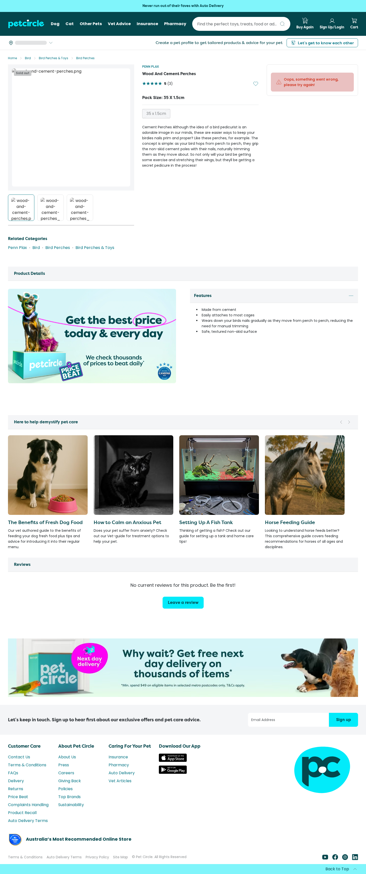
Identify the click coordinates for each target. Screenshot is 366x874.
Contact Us (19, 766)
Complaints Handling (28, 814)
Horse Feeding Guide (290, 522)
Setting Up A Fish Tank (206, 522)
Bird (28, 58)
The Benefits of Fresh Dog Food (45, 522)
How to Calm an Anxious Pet (127, 522)
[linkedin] (355, 868)
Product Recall (22, 822)
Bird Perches (85, 58)
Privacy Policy (97, 866)
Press (63, 774)
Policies (65, 798)
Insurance (118, 766)
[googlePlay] (173, 781)
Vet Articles (120, 790)
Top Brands (69, 806)
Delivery (16, 790)
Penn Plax (150, 66)
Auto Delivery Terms (28, 829)
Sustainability (71, 814)
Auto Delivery (122, 782)
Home (12, 58)
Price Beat (18, 806)
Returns (15, 798)
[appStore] (173, 769)
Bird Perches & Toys (53, 58)
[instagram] (345, 868)
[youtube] (325, 868)
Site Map (120, 866)
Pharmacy (119, 774)
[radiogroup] (200, 113)
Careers (66, 782)
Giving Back (69, 790)
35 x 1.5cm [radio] (156, 113)
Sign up (343, 728)
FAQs (13, 782)
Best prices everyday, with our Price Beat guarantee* (183, 5)
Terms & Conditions (27, 774)
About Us (67, 766)
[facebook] (335, 868)
